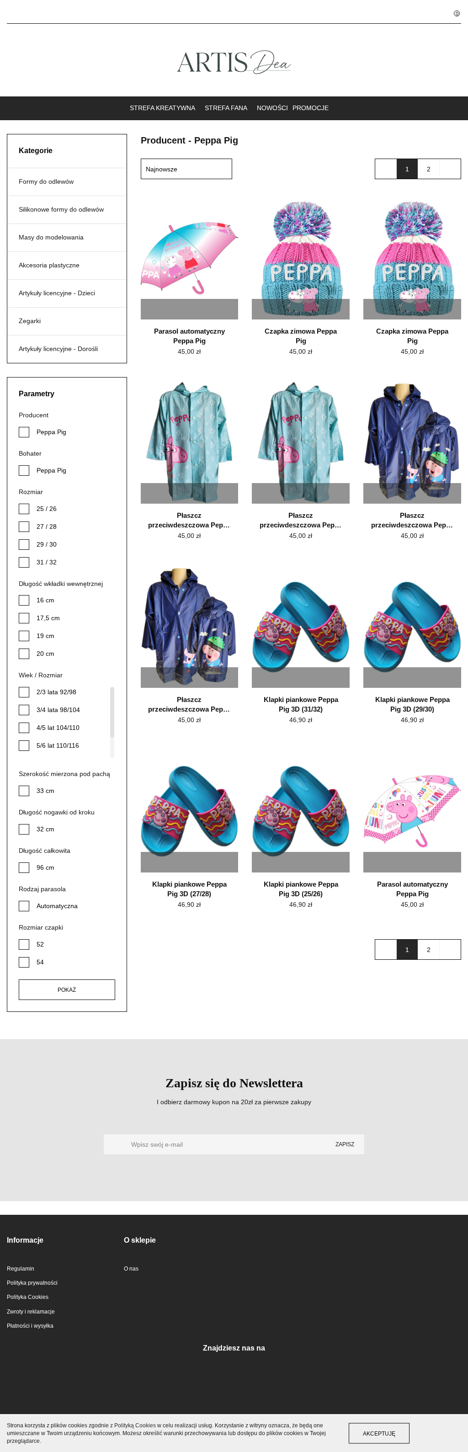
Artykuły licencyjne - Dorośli (58, 348)
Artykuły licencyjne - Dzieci (57, 293)
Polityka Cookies (27, 1297)
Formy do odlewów (46, 181)
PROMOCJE (310, 108)
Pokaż (67, 990)
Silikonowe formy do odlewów (61, 209)
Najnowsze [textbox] (161, 169)
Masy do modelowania (51, 237)
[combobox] (186, 169)
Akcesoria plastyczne (49, 265)
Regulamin (20, 1269)
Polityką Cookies (135, 1425)
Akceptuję (379, 1434)
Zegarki (30, 320)
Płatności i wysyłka (30, 1326)
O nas (131, 1269)
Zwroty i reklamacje (31, 1311)
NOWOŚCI (272, 108)
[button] (451, 12)
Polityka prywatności (32, 1283)
